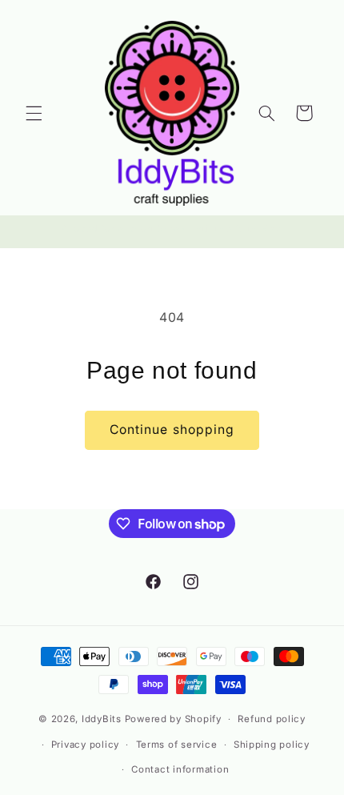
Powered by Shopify (173, 719)
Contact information (180, 769)
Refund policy (272, 719)
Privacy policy (85, 744)
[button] (33, 112)
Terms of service (177, 744)
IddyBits (102, 719)
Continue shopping (172, 429)
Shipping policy (272, 744)
